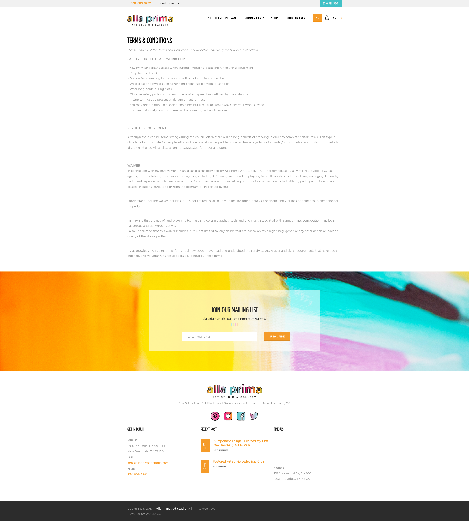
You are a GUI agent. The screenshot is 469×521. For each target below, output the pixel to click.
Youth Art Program (222, 18)
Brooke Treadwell (224, 450)
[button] (333, 18)
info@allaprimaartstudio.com (148, 462)
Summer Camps (255, 18)
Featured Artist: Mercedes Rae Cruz (238, 461)
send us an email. (171, 3)
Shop (275, 18)
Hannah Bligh (222, 467)
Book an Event (330, 3)
